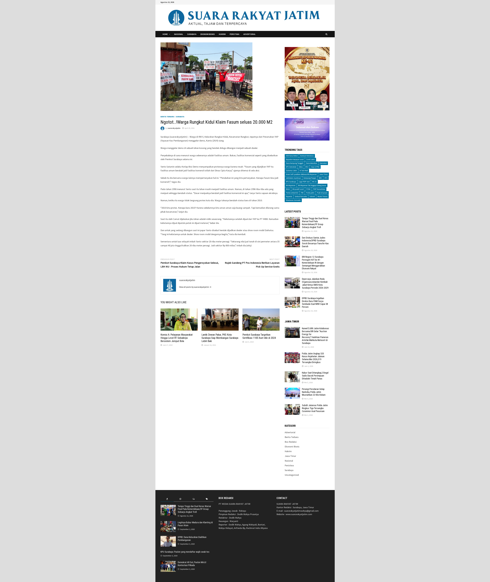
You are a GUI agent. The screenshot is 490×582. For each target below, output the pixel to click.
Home (165, 34)
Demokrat (323, 163)
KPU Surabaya (291, 182)
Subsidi (312, 196)
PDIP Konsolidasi (319, 189)
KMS (320, 178)
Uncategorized (292, 474)
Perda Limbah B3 (292, 193)
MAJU (288, 189)
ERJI (306, 167)
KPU (325, 178)
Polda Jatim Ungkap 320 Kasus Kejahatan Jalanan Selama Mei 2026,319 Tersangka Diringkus (313, 358)
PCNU (308, 189)
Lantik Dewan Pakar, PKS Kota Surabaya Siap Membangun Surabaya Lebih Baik (219, 338)
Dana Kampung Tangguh (294, 163)
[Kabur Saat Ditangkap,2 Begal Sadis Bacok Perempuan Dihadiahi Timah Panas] (292, 373)
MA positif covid (298, 189)
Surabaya (191, 34)
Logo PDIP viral (304, 182)
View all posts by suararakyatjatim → (195, 287)
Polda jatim (310, 193)
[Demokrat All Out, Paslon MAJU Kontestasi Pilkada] (168, 562)
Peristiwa (234, 34)
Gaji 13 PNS (315, 167)
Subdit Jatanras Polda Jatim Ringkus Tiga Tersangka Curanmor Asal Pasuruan (315, 408)
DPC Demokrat (291, 167)
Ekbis (301, 167)
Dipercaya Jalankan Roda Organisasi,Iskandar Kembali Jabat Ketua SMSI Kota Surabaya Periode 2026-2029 (315, 283)
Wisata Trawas (322, 196)
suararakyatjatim (174, 128)
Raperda (289, 196)
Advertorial (249, 34)
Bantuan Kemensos (307, 156)
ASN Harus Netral (292, 156)
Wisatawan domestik (293, 200)
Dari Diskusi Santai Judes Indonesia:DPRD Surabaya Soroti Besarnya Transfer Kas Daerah (315, 242)
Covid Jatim (310, 159)
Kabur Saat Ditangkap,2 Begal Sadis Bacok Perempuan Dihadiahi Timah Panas (315, 375)
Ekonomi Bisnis (207, 34)
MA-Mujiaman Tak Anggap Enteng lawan (312, 185)
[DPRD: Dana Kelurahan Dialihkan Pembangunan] (168, 537)
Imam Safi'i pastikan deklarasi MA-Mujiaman (301, 174)
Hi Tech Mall (304, 171)
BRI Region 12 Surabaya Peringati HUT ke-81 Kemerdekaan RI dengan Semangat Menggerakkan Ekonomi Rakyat (313, 262)
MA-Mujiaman (290, 185)
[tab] (167, 499)
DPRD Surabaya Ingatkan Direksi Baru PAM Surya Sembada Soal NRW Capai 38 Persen (315, 302)
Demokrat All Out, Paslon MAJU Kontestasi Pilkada (192, 564)
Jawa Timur (323, 174)
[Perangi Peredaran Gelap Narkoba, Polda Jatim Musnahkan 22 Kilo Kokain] (292, 389)
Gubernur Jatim (291, 171)
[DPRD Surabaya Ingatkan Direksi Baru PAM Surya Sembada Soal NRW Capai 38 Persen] (292, 298)
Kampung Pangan (310, 178)
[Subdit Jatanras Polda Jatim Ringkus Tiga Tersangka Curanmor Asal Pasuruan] (292, 405)
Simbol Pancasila (301, 196)
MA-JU (314, 182)
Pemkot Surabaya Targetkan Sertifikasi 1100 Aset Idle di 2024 (259, 336)
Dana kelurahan (311, 163)
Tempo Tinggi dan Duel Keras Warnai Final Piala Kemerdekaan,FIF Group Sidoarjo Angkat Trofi (315, 223)
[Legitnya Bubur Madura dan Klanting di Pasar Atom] (168, 522)
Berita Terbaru (167, 116)
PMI (302, 193)
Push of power (322, 193)
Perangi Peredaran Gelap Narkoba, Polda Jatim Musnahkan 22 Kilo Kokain (314, 392)
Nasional (178, 34)
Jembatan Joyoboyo (293, 178)
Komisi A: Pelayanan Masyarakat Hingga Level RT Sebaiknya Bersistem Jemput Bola (177, 338)
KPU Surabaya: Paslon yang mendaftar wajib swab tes (185, 551)
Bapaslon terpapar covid (295, 159)
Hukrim (222, 34)
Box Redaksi (291, 441)
